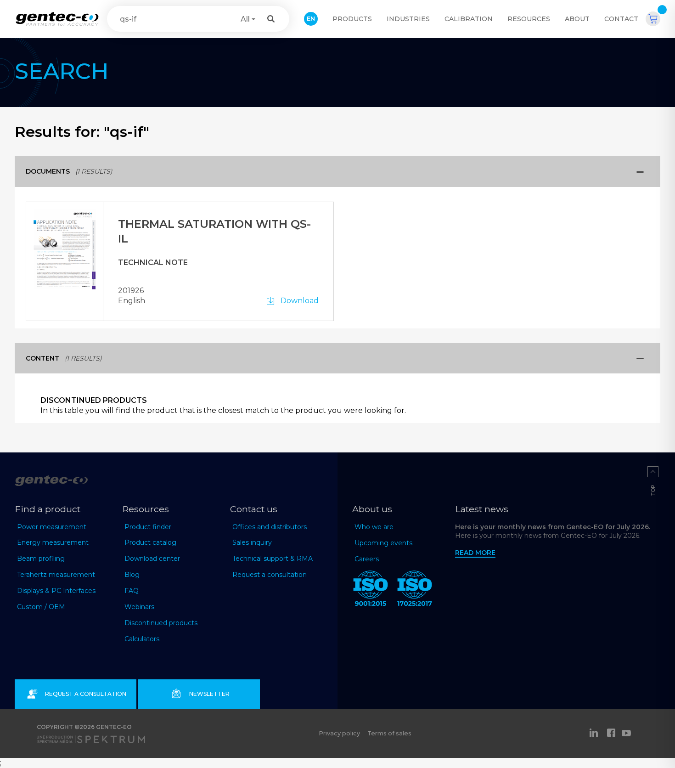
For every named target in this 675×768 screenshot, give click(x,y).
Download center (152, 558)
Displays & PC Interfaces (56, 591)
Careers (366, 559)
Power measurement (51, 527)
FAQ (131, 591)
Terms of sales (389, 733)
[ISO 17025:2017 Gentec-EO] (414, 590)
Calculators (141, 639)
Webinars (139, 607)
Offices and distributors (269, 527)
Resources (528, 19)
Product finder (147, 527)
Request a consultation (269, 574)
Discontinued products (160, 623)
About (577, 19)
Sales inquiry (252, 542)
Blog (132, 574)
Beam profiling (41, 558)
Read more (475, 552)
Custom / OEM (41, 607)
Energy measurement (53, 542)
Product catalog (150, 542)
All (245, 19)
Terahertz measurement (56, 574)
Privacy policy (339, 733)
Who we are (374, 527)
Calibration (468, 19)
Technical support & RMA (272, 558)
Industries (408, 19)
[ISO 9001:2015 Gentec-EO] (370, 590)
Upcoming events (383, 543)
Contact (621, 19)
